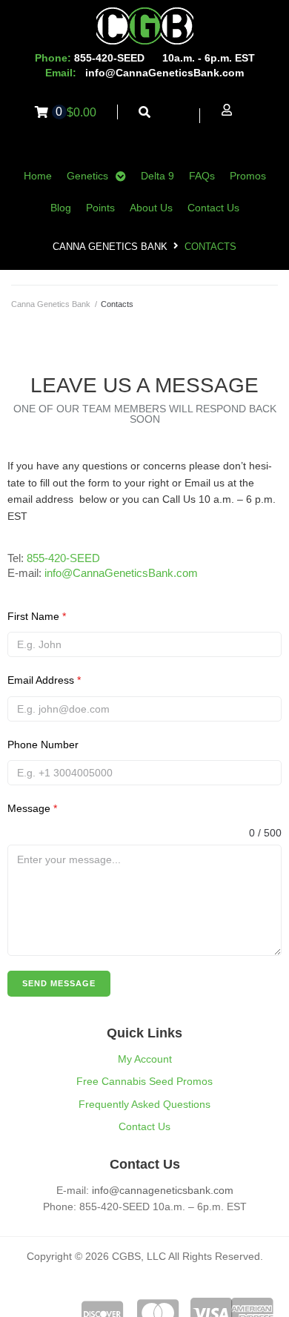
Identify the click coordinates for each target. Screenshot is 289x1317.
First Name (36, 616)
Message (32, 808)
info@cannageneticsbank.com (162, 1190)
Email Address (44, 680)
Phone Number (43, 744)
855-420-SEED (63, 558)
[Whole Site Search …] (145, 112)
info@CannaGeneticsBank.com (164, 73)
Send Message (59, 983)
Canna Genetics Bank (110, 246)
